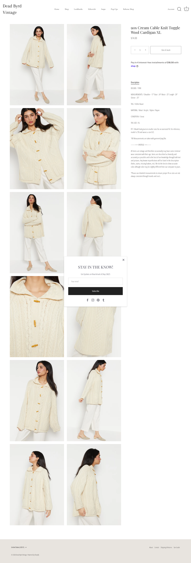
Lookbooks (78, 9)
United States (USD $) (17, 547)
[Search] (179, 9)
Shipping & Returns (166, 547)
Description (135, 82)
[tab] (136, 82)
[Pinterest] (98, 299)
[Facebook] (87, 299)
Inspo (103, 9)
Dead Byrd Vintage (12, 9)
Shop (67, 9)
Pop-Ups (114, 9)
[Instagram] (92, 299)
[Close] (123, 260)
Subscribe (95, 291)
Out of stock (165, 50)
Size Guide (177, 547)
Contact (157, 547)
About (151, 547)
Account (171, 9)
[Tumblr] (103, 299)
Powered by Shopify (33, 555)
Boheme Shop (128, 9)
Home (56, 9)
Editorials (92, 9)
